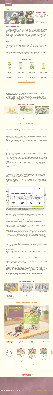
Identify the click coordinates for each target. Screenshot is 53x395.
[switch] (22, 203)
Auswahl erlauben (26, 206)
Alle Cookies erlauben (38, 206)
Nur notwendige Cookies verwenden (15, 206)
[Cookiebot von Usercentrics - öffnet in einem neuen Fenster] (39, 188)
